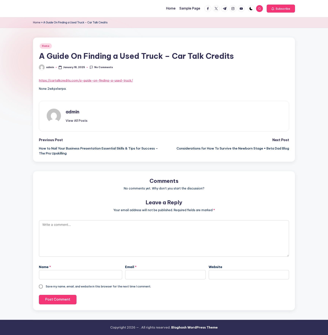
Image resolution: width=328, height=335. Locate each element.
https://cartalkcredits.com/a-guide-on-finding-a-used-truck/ (86, 80)
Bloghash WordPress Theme (194, 327)
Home (36, 22)
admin (72, 112)
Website (215, 267)
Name (45, 267)
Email (130, 267)
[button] (281, 9)
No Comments (103, 67)
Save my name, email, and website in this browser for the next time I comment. (98, 286)
